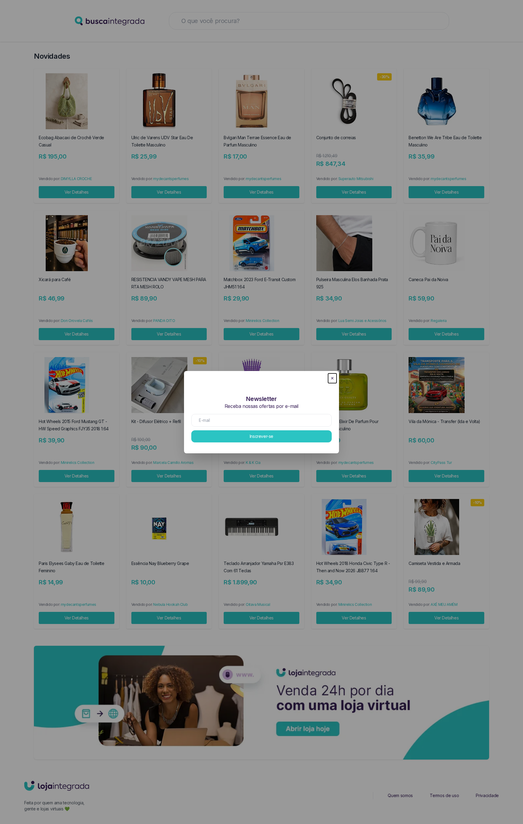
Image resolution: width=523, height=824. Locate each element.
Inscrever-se (261, 436)
